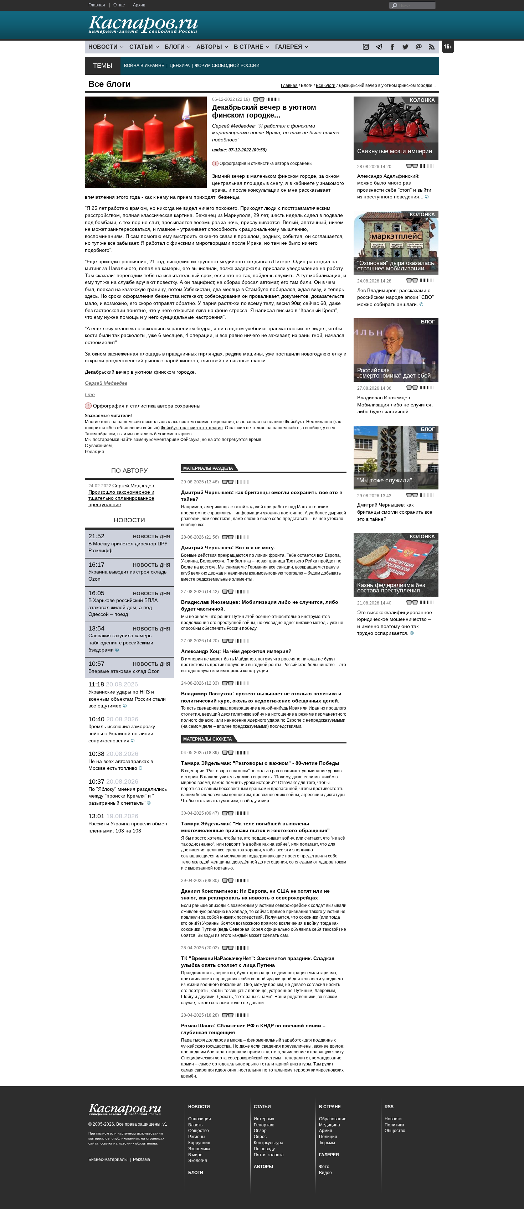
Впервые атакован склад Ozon (124, 671)
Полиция (328, 1136)
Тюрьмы (327, 1142)
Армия (325, 1130)
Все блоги (325, 85)
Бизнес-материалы (108, 1159)
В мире (195, 1154)
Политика (394, 1124)
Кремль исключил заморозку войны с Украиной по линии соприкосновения (121, 733)
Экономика (199, 1148)
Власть (195, 1124)
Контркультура (268, 1142)
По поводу (264, 1148)
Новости (393, 1118)
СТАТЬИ (141, 47)
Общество (198, 1130)
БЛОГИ (175, 47)
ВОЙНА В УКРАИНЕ (144, 65)
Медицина (329, 1124)
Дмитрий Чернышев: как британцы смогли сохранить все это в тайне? (394, 512)
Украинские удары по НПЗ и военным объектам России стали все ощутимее (127, 699)
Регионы (196, 1136)
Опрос (260, 1136)
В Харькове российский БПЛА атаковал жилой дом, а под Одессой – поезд (123, 607)
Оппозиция (199, 1118)
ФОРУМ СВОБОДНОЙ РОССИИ (227, 65)
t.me (90, 394)
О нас (119, 4)
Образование (332, 1118)
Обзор (260, 1130)
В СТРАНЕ (248, 47)
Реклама (141, 1159)
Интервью (264, 1118)
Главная (96, 4)
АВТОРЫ (209, 47)
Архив (139, 4)
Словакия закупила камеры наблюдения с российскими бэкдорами (120, 642)
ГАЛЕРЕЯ (288, 47)
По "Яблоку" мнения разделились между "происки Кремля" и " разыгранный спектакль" (127, 796)
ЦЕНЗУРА (180, 65)
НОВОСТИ (103, 47)
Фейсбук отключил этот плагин (192, 427)
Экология (197, 1160)
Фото (324, 1166)
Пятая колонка (269, 1154)
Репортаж (264, 1124)
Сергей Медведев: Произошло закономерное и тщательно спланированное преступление (121, 495)
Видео (325, 1172)
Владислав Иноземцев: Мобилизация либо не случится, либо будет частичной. (395, 404)
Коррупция (199, 1142)
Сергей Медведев (106, 383)
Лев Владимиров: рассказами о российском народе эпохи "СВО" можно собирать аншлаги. (395, 297)
